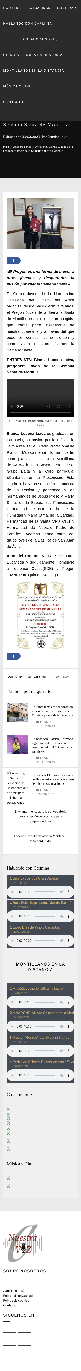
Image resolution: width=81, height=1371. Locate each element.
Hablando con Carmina (27, 23)
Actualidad (39, 8)
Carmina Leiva (57, 136)
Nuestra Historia (44, 55)
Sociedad (66, 8)
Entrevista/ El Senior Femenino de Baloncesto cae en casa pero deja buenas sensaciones (53, 779)
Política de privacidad (18, 1295)
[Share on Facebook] (14, 260)
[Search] (40, 115)
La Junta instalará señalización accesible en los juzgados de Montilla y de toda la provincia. (53, 711)
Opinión (11, 55)
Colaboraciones (40, 39)
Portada (12, 8)
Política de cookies (16, 1300)
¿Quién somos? (13, 1290)
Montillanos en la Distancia (33, 70)
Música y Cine (17, 86)
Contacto (13, 102)
